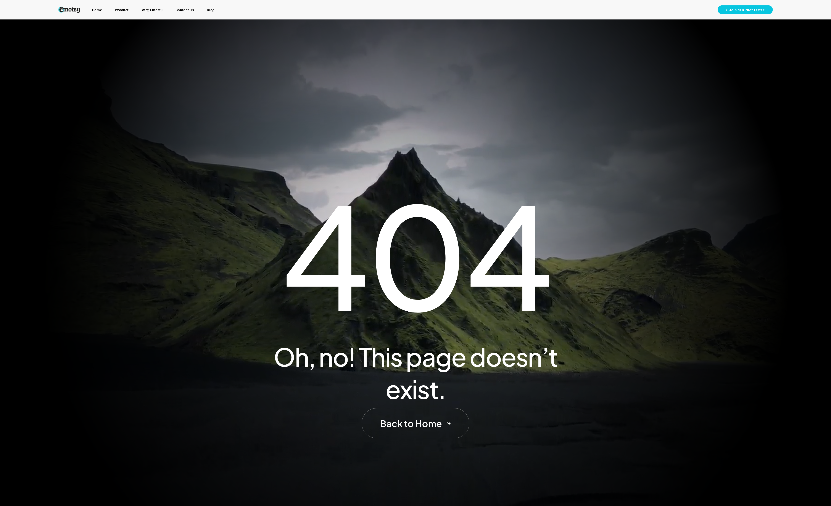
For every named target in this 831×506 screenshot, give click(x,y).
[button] (415, 423)
